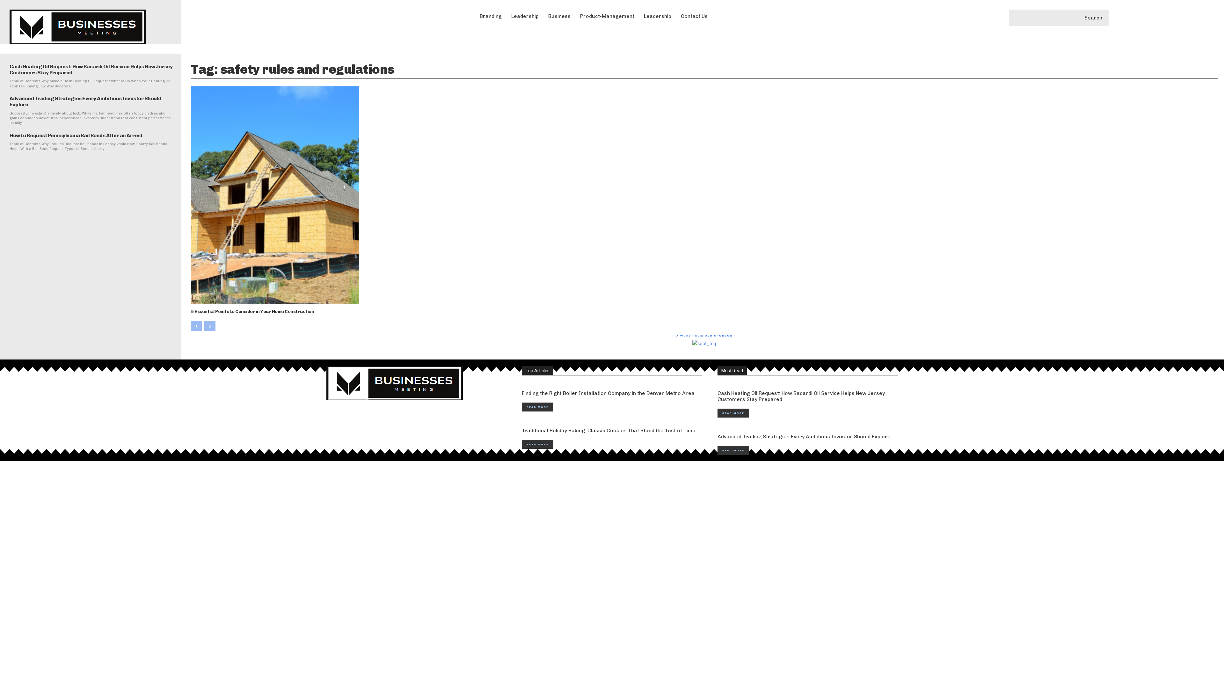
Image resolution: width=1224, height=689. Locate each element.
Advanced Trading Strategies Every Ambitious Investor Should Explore (804, 436)
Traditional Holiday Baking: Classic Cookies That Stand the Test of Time (609, 430)
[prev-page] (196, 326)
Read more (538, 407)
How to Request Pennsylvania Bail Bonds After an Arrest (76, 135)
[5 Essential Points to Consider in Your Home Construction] (275, 194)
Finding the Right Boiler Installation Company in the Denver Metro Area (608, 393)
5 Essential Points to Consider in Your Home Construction (252, 311)
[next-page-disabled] (209, 326)
